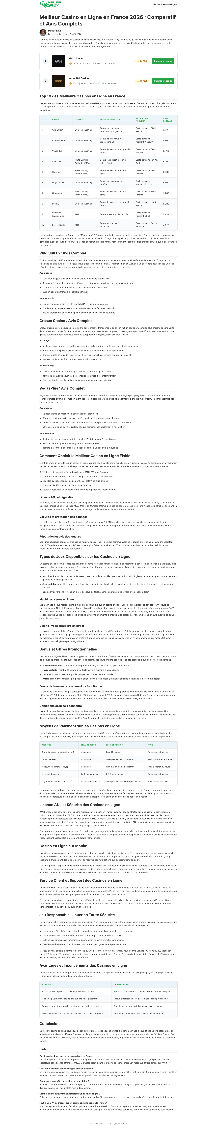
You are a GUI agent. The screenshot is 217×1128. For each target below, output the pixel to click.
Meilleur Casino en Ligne (165, 4)
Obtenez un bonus (163, 61)
